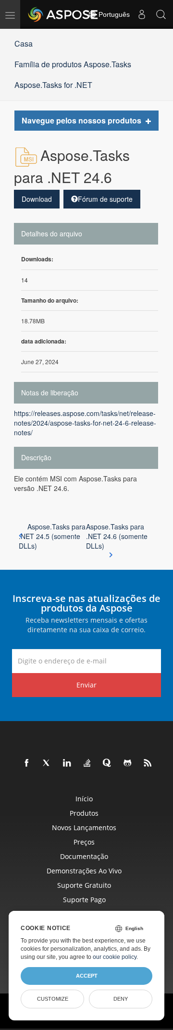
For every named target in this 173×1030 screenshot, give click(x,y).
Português (113, 14)
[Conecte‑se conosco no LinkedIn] (67, 763)
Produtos (84, 813)
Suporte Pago (84, 899)
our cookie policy (114, 957)
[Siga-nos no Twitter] (47, 763)
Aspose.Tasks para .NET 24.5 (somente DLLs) (52, 536)
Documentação (84, 856)
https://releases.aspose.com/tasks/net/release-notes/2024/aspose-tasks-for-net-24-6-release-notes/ (85, 422)
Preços (84, 841)
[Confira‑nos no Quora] (107, 763)
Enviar (86, 684)
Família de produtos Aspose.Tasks (72, 64)
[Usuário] (141, 14)
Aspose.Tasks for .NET (53, 84)
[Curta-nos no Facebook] (27, 763)
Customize (52, 999)
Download (37, 199)
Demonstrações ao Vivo (84, 870)
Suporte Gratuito (84, 885)
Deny (120, 999)
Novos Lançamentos (84, 827)
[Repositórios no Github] (128, 763)
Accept (87, 976)
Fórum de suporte (105, 199)
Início (84, 798)
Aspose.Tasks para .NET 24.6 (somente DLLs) (117, 536)
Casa (23, 43)
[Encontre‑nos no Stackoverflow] (87, 763)
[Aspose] (63, 14)
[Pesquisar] (161, 14)
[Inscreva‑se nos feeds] (148, 763)
